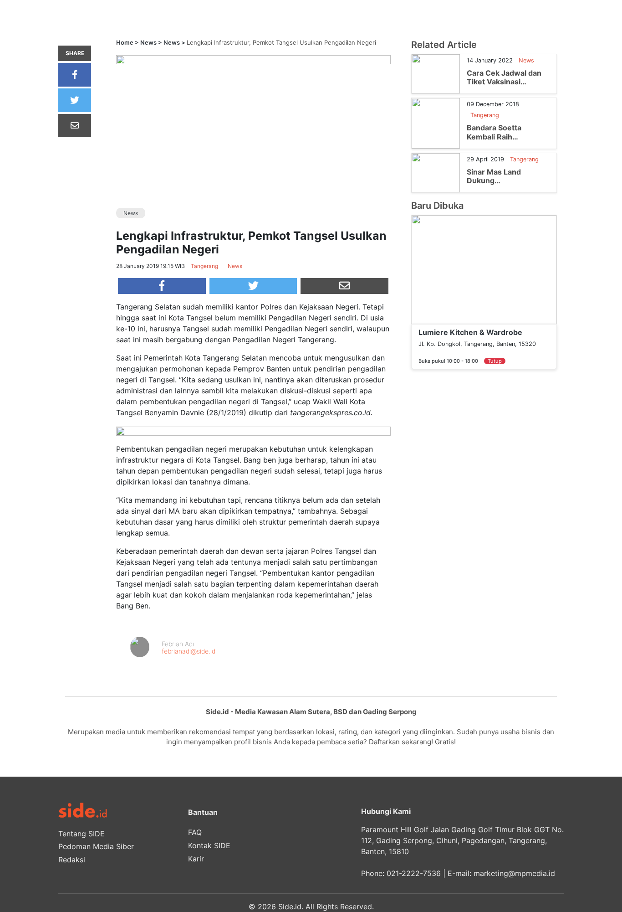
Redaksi (71, 859)
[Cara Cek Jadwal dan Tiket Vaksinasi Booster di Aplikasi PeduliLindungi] (436, 73)
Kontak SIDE (209, 845)
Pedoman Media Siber (96, 846)
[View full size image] (253, 59)
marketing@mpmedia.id (514, 873)
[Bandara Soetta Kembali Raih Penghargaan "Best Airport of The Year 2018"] (436, 122)
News (148, 42)
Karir (196, 858)
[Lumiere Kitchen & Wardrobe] (484, 268)
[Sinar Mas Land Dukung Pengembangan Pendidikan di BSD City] (436, 171)
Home (124, 42)
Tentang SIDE (81, 833)
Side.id (289, 906)
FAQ (195, 832)
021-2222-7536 (414, 873)
